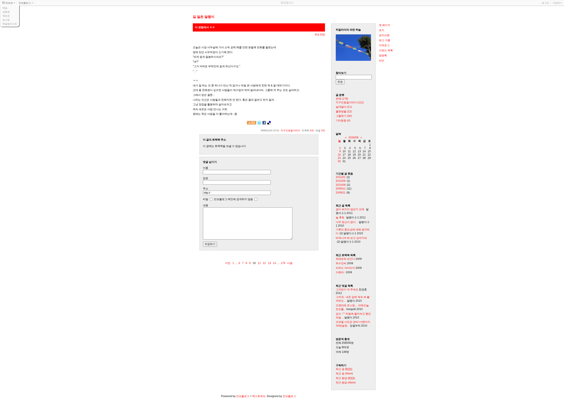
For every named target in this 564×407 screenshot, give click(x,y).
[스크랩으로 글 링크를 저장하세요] (251, 123)
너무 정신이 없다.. (346, 222)
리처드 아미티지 (345, 267)
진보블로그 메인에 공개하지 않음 (233, 199)
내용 (205, 205)
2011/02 (340, 177)
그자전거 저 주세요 (347, 289)
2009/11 (340, 192)
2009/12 (341, 188)
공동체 (6, 12)
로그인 (545, 3)
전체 (342, 98)
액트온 (6, 16)
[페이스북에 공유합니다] (264, 123)
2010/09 (341, 180)
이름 (205, 167)
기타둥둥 (343, 120)
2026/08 (353, 137)
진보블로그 (242, 396)
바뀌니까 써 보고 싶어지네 (351, 238)
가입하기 (557, 3)
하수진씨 (341, 263)
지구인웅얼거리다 (290, 130)
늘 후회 (340, 217)
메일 (4, 8)
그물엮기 (344, 115)
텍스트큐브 (258, 396)
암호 (205, 178)
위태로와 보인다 (345, 258)
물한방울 (344, 111)
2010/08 (341, 184)
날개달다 (344, 106)
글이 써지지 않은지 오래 (350, 209)
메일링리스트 (9, 23)
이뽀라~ (340, 272)
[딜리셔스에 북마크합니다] (269, 123)
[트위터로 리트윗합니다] (259, 123)
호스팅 (6, 20)
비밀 (205, 199)
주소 (205, 188)
